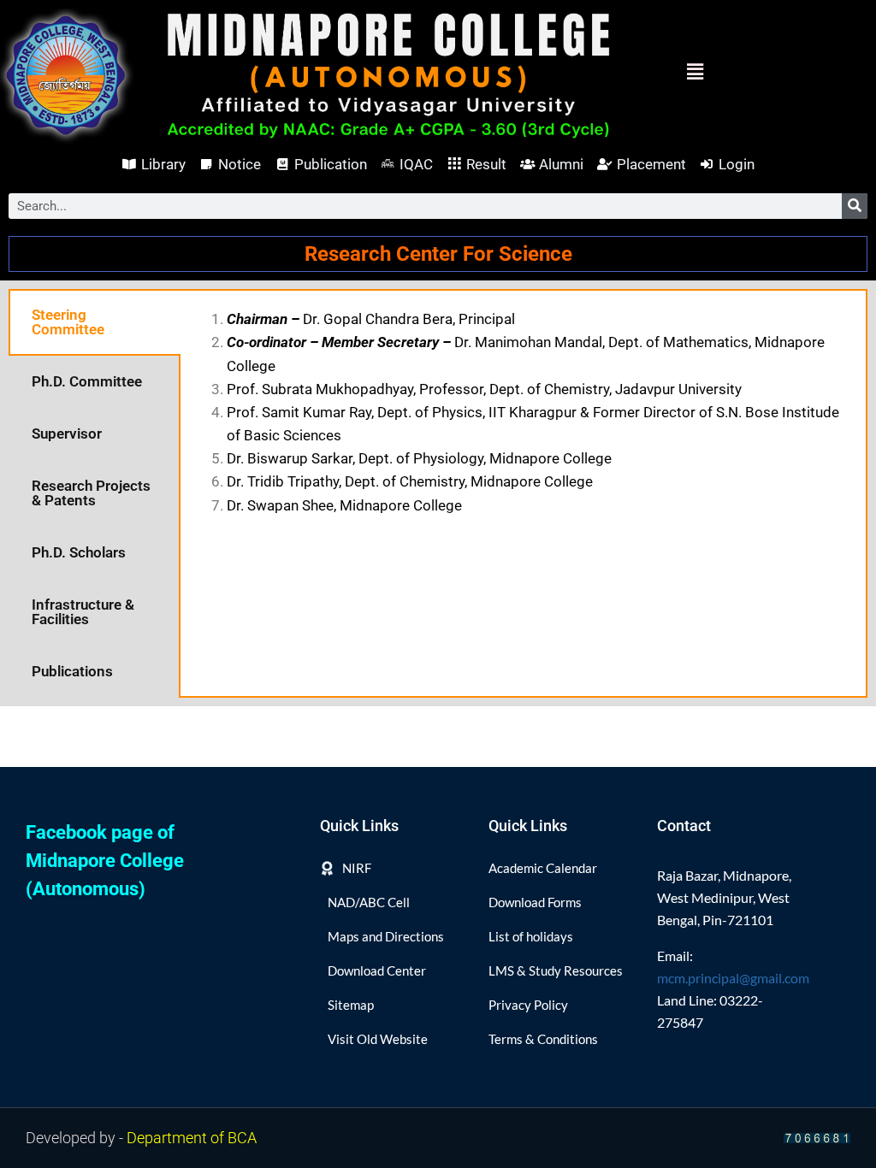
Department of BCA (192, 1138)
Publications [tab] (72, 671)
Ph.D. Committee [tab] (87, 381)
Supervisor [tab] (67, 433)
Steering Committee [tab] (68, 322)
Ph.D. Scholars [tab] (79, 552)
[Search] (854, 206)
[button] (666, 72)
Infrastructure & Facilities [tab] (83, 612)
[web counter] (817, 1137)
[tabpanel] (523, 412)
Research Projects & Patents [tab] (91, 493)
